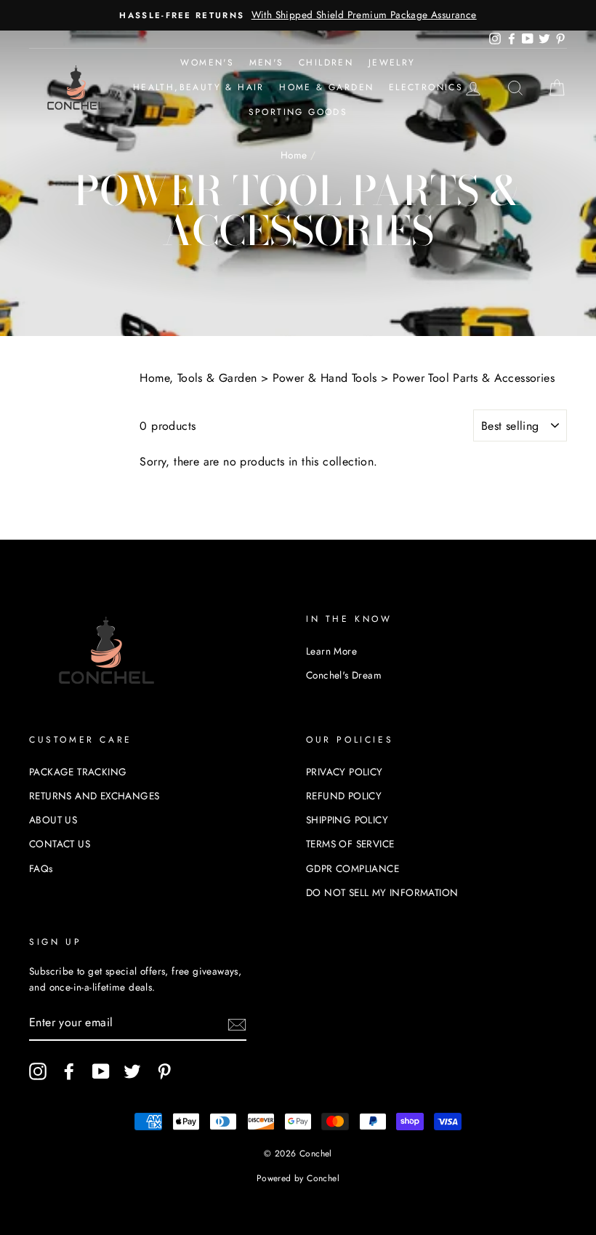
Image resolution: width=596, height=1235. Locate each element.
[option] (298, 15)
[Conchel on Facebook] (69, 1071)
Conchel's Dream (344, 675)
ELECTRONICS (426, 87)
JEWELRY (392, 62)
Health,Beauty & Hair (199, 87)
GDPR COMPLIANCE (352, 868)
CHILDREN (326, 62)
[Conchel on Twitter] (132, 1071)
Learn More (331, 651)
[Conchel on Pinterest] (164, 1071)
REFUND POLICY (344, 795)
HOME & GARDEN (326, 87)
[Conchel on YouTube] (101, 1071)
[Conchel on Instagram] (38, 1071)
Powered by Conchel (298, 1178)
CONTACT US (59, 843)
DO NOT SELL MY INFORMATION (382, 892)
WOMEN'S (207, 62)
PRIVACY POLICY (344, 771)
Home (294, 155)
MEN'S (266, 62)
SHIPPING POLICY (347, 819)
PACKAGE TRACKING (77, 771)
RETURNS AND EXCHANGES (94, 795)
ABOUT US (53, 819)
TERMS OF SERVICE (350, 843)
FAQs (41, 868)
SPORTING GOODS (298, 112)
